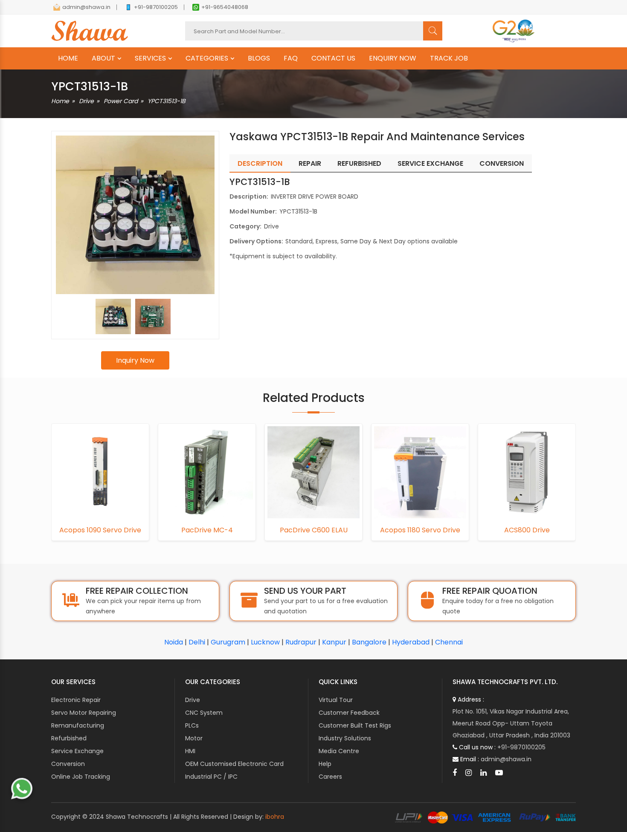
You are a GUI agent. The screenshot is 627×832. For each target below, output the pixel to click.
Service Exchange (77, 751)
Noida (173, 642)
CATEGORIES (207, 58)
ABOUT (103, 58)
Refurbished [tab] (359, 163)
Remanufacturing (77, 725)
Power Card (121, 101)
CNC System (204, 712)
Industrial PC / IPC (211, 776)
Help (325, 764)
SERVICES (150, 58)
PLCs (192, 725)
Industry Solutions (345, 738)
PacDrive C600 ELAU (314, 530)
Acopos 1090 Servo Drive (100, 530)
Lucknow (265, 642)
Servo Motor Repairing (83, 712)
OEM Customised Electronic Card (234, 764)
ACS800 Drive (527, 530)
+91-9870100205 (156, 7)
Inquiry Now (135, 360)
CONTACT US (333, 58)
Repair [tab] (310, 163)
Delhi (197, 642)
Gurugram (228, 642)
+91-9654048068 (224, 7)
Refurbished (69, 738)
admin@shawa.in (86, 7)
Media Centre (339, 751)
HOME (68, 58)
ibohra (274, 816)
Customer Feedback (349, 712)
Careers (330, 776)
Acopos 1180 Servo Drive (420, 530)
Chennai (449, 642)
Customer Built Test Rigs (355, 725)
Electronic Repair (76, 700)
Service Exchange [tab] (430, 163)
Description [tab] (260, 163)
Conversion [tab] (501, 163)
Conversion (68, 764)
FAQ (291, 58)
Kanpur (334, 642)
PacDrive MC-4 (207, 530)
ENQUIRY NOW (392, 58)
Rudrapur (300, 642)
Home (60, 101)
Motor (194, 738)
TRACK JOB (449, 58)
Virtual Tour (336, 700)
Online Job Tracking (80, 776)
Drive (86, 101)
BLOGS (259, 58)
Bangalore (369, 642)
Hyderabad (411, 642)
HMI (190, 751)
